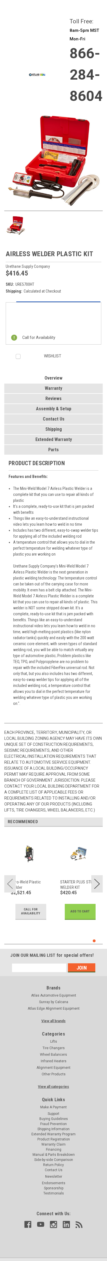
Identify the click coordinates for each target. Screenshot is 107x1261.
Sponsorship (53, 1188)
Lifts (53, 1041)
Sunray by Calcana (53, 1002)
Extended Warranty (53, 439)
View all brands (53, 1021)
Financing (53, 1150)
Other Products (54, 1074)
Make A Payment (53, 1107)
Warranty (53, 388)
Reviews (53, 398)
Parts (53, 449)
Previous (10, 884)
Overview (53, 378)
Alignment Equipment (53, 1068)
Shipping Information (53, 1129)
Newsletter (53, 1177)
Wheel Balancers (53, 1055)
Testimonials (53, 1193)
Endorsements (53, 1183)
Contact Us (53, 419)
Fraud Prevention (53, 1124)
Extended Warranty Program (53, 1134)
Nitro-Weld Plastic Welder (26, 884)
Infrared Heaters (53, 1061)
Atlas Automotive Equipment (53, 995)
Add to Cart (80, 911)
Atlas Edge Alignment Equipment (54, 1009)
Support (53, 1114)
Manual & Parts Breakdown (54, 1155)
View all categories (53, 1087)
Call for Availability (30, 911)
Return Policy (53, 1165)
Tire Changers (54, 1048)
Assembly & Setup (53, 408)
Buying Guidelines (53, 1119)
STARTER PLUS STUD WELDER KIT (77, 884)
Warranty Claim (53, 1144)
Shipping (53, 429)
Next (97, 884)
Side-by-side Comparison (53, 1160)
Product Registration (53, 1139)
